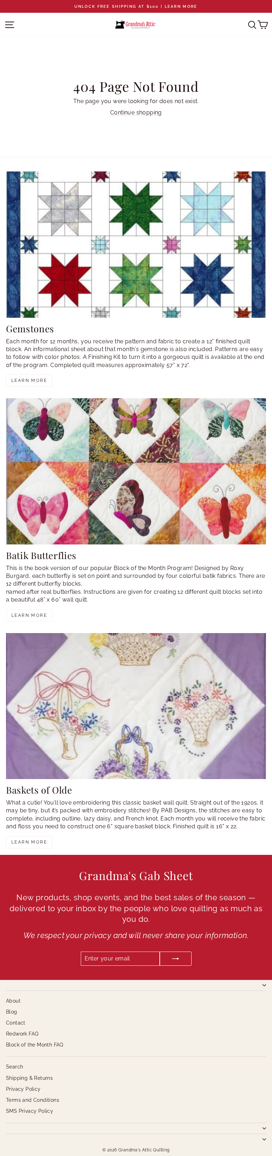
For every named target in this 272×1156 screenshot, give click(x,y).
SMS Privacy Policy (29, 1111)
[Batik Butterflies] (136, 471)
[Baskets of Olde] (136, 706)
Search (14, 1067)
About (13, 1001)
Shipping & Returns (29, 1078)
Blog (11, 1012)
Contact (16, 1023)
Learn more (29, 380)
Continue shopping (136, 112)
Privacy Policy (23, 1089)
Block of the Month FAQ (34, 1045)
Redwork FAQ (22, 1034)
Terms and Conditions (32, 1100)
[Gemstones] (136, 244)
